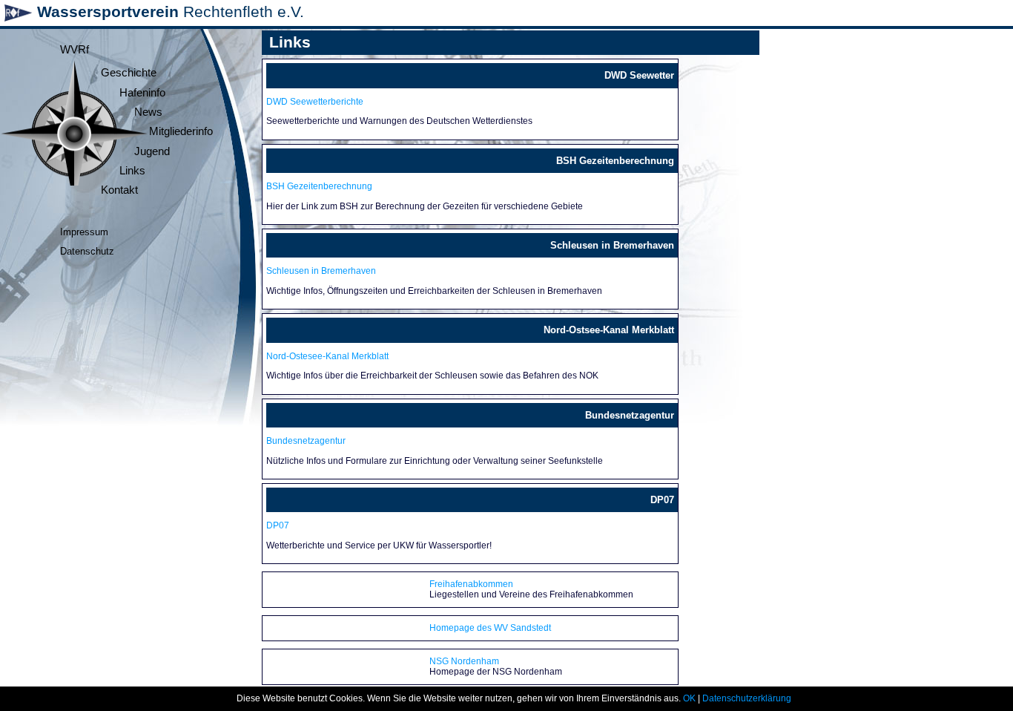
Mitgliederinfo (181, 131)
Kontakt (119, 190)
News (148, 112)
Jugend (152, 151)
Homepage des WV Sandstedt (490, 628)
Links (132, 171)
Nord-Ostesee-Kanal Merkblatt (327, 356)
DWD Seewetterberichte (314, 101)
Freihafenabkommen (471, 584)
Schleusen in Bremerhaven (321, 271)
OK (689, 698)
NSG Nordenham (464, 661)
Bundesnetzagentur (306, 441)
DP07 (277, 525)
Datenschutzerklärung (746, 698)
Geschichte (128, 73)
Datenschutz (87, 251)
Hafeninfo (142, 93)
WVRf (74, 50)
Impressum (84, 231)
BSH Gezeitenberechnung (319, 186)
